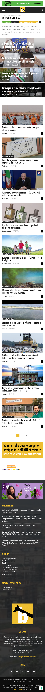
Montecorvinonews (9, 561)
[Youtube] (34, 672)
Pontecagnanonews (9, 559)
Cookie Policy (6, 590)
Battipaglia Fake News (29, 22)
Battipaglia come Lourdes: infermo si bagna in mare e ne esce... (21, 324)
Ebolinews (5, 563)
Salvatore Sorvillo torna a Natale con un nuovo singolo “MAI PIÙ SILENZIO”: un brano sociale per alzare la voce (21, 534)
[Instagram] (17, 672)
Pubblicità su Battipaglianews (11, 679)
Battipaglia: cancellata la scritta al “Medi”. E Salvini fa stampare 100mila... (21, 422)
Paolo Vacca (5, 166)
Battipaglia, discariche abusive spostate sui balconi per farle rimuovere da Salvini (20, 357)
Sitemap (30, 681)
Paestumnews (7, 565)
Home (4, 15)
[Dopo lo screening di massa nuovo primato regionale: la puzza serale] (22, 148)
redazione (6, 50)
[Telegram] (22, 672)
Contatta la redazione (19, 681)
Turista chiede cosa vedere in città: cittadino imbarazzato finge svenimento (20, 389)
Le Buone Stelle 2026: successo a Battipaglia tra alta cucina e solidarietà (21, 511)
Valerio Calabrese (6, 231)
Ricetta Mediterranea (9, 569)
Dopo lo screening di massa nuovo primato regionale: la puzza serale (20, 161)
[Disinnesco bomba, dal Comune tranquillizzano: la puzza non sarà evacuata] (22, 278)
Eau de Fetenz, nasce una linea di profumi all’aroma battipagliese (20, 226)
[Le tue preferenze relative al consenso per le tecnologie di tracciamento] (41, 688)
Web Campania (7, 574)
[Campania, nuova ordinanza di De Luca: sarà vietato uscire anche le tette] (22, 180)
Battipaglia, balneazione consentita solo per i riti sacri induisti (21, 129)
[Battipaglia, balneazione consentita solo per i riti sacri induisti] (22, 115)
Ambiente (6, 22)
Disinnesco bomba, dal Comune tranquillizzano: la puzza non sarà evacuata (22, 292)
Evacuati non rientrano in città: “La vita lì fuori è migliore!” (22, 259)
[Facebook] (11, 672)
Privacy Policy (7, 587)
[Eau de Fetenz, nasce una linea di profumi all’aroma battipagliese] (22, 213)
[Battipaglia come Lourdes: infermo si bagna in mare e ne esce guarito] (22, 310)
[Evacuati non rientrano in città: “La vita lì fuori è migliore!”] (22, 245)
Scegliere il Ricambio (9, 572)
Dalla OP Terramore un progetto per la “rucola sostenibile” (18, 526)
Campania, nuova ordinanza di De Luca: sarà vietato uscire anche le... (21, 194)
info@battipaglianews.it (27, 657)
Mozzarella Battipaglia (10, 567)
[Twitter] (28, 672)
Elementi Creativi (17, 689)
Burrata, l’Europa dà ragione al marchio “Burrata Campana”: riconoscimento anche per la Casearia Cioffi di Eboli (22, 519)
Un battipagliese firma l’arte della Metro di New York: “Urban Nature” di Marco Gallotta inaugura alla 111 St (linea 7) (21, 543)
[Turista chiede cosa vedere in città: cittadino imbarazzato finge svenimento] (22, 375)
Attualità (15, 22)
